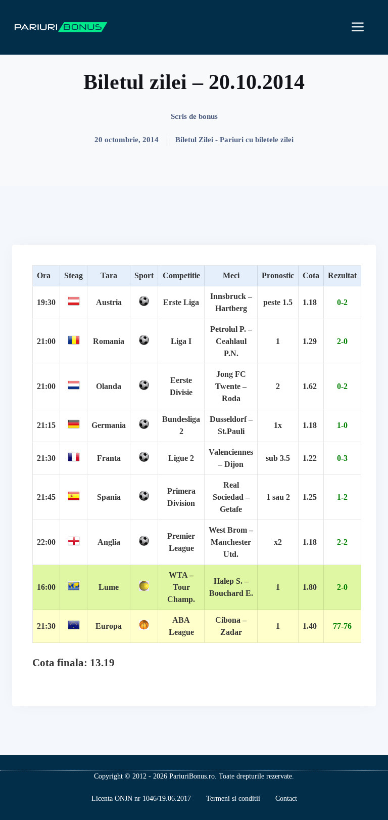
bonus (208, 116)
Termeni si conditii (233, 798)
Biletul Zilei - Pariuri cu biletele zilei (234, 140)
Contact (286, 798)
